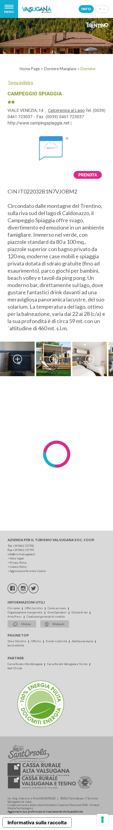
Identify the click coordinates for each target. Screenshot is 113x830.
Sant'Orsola (15, 668)
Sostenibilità (16, 645)
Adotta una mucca (83, 641)
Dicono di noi (79, 612)
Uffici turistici (34, 608)
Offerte (36, 641)
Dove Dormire (17, 641)
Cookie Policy (18, 566)
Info (86, 9)
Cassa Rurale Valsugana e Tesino (67, 664)
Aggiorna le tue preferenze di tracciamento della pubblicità (45, 811)
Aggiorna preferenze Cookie (28, 571)
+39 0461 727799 (23, 550)
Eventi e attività (56, 641)
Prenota (87, 174)
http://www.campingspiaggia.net (39, 123)
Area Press (15, 616)
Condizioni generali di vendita (45, 616)
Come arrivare (57, 608)
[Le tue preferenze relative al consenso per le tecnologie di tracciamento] (102, 819)
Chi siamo (14, 608)
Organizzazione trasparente (25, 612)
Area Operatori (57, 612)
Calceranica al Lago (66, 110)
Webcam (58, 624)
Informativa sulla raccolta (37, 823)
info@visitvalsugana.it (21, 554)
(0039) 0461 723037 (65, 116)
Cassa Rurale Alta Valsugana (25, 664)
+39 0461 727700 (23, 545)
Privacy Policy (18, 562)
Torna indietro (20, 82)
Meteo (26, 624)
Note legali (17, 558)
